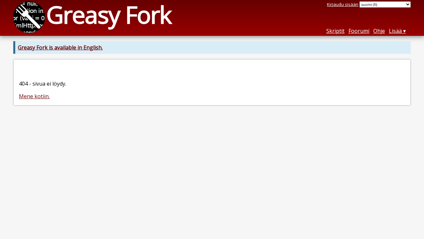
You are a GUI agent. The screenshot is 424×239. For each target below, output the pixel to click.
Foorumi (358, 31)
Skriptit (335, 31)
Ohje (379, 31)
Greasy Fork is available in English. (60, 47)
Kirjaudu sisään (342, 4)
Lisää (395, 31)
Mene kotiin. (34, 96)
